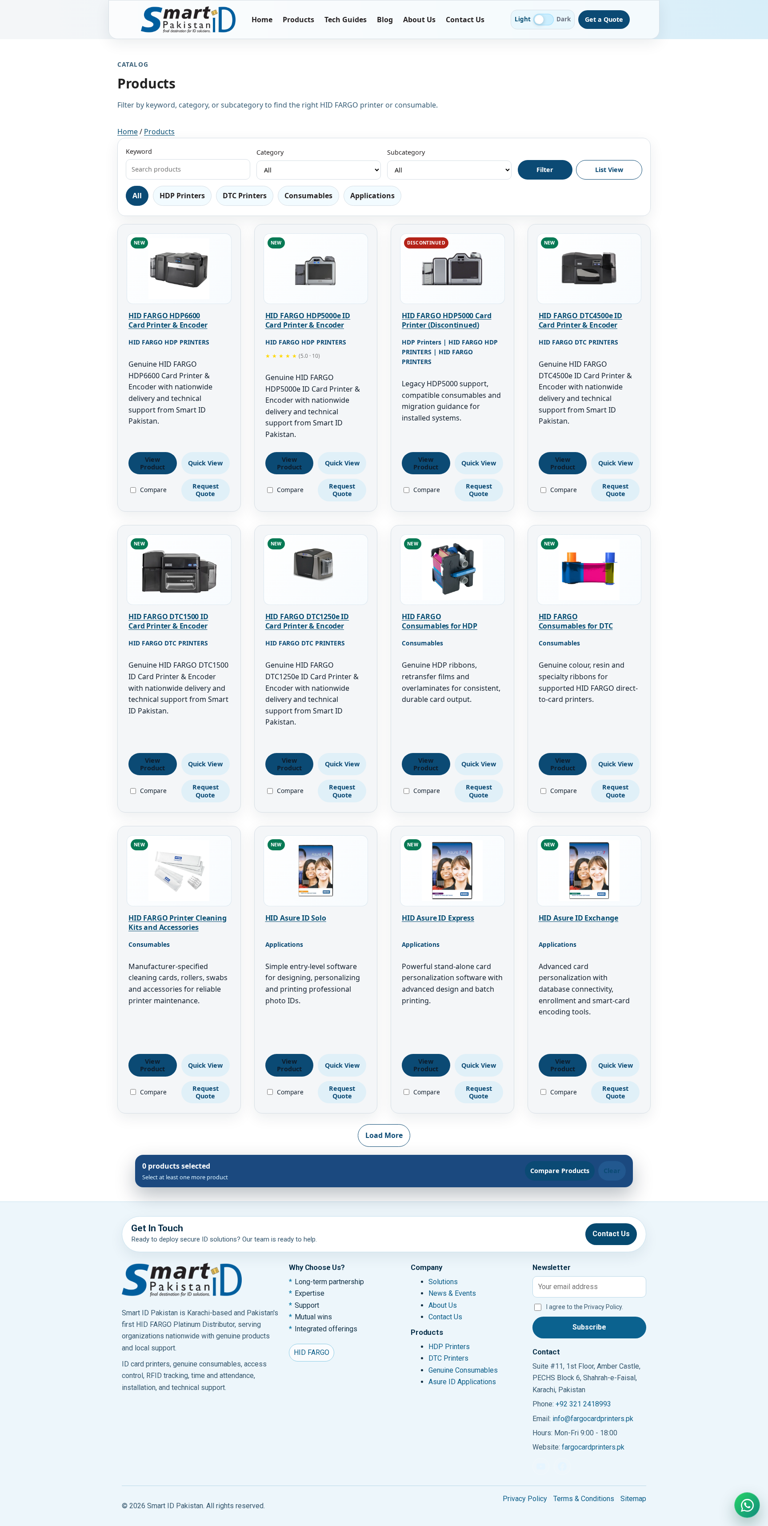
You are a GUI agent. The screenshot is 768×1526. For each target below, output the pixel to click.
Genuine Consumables (463, 1370)
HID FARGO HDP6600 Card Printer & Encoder (167, 320)
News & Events (452, 1293)
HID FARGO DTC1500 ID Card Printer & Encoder (168, 621)
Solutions (443, 1282)
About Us (419, 19)
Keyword (139, 151)
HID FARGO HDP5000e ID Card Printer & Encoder (308, 320)
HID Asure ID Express (438, 918)
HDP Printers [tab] (182, 195)
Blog (385, 19)
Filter (544, 169)
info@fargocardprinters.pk (592, 1418)
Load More (384, 1135)
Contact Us (465, 19)
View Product (152, 463)
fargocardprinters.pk (593, 1447)
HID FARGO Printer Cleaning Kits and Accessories (177, 922)
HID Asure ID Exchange (579, 918)
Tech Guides (345, 19)
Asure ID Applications (462, 1382)
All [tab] (137, 195)
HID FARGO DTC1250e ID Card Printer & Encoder (307, 621)
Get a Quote (604, 19)
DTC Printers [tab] (245, 195)
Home (262, 19)
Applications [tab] (372, 195)
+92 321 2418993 (583, 1404)
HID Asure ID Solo (295, 918)
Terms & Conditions (583, 1498)
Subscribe (589, 1327)
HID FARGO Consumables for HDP (439, 621)
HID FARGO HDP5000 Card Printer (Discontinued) (446, 320)
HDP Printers (449, 1346)
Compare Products (559, 1170)
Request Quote (205, 490)
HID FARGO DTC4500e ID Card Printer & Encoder (581, 320)
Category (270, 152)
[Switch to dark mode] (543, 19)
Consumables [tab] (308, 195)
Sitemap (633, 1498)
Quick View (205, 463)
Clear (612, 1170)
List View (609, 169)
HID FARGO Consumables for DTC (576, 621)
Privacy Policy (525, 1498)
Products (298, 19)
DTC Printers (448, 1358)
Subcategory (406, 152)
